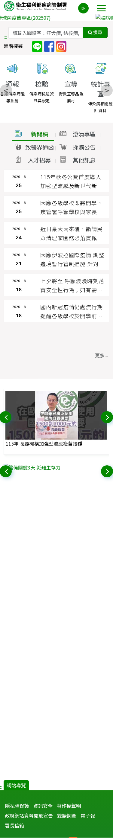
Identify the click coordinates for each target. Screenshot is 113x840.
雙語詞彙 (66, 815)
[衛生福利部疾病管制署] (36, 6)
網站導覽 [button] (16, 785)
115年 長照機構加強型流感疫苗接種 (44, 443)
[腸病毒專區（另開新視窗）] (56, 17)
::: (5, 36)
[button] (33, 134)
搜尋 (97, 32)
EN (83, 8)
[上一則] (6, 417)
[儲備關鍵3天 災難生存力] (56, 467)
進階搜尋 (13, 45)
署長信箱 (14, 825)
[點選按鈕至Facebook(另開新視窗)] (49, 46)
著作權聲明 (69, 805)
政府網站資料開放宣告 (29, 815)
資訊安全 (43, 805)
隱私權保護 (17, 805)
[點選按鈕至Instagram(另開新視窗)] (61, 46)
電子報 (88, 815)
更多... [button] (101, 355)
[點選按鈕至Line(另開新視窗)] (37, 46)
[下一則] (107, 417)
